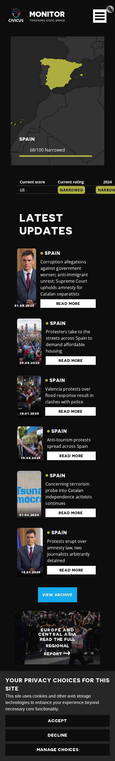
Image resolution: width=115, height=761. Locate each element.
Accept (57, 721)
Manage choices (58, 750)
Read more (68, 303)
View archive (57, 595)
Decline (57, 735)
